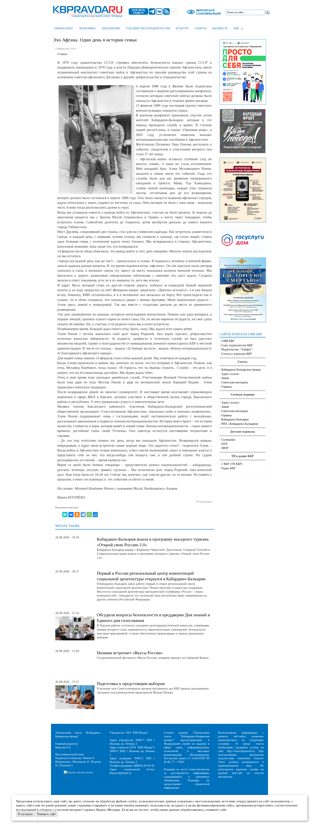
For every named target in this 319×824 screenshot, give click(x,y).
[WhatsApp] (89, 514)
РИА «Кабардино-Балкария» (239, 423)
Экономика (87, 28)
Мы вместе (220, 28)
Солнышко (228, 439)
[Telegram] (83, 514)
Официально (63, 28)
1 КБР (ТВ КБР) (231, 464)
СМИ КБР (227, 341)
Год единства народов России (148, 28)
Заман (225, 378)
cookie (132, 801)
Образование (111, 28)
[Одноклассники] (77, 514)
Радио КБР (228, 468)
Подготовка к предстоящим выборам (131, 683)
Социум (200, 28)
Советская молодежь (234, 382)
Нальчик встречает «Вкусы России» (130, 652)
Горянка (226, 386)
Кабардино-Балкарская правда (241, 369)
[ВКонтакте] (71, 514)
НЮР (224, 448)
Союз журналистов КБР (237, 345)
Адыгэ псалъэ (230, 374)
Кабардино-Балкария (234, 419)
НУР (224, 444)
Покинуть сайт (46, 814)
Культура (182, 28)
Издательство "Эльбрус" (237, 349)
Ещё (234, 29)
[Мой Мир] (95, 514)
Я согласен (25, 814)
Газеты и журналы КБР (236, 353)
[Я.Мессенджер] (64, 514)
